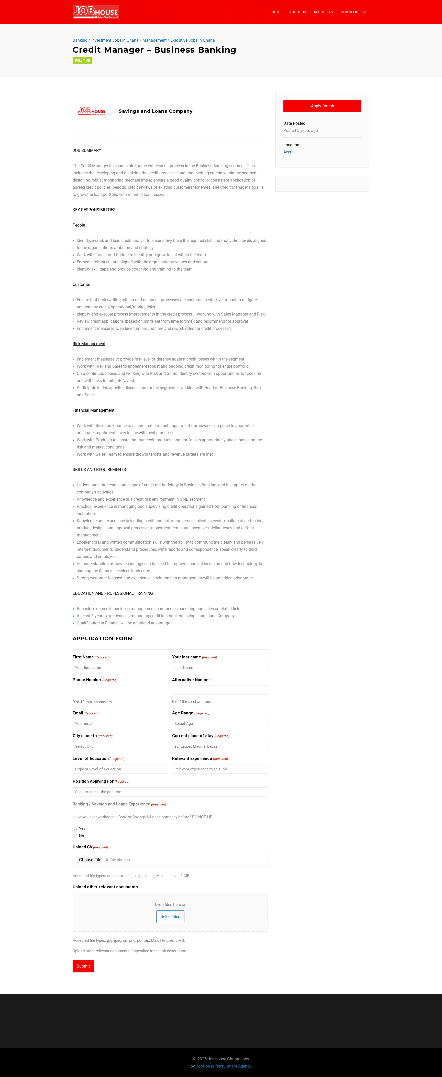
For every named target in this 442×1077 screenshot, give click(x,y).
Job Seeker (351, 12)
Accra (288, 152)
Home (276, 12)
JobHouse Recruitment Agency (223, 1066)
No (81, 836)
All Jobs (322, 12)
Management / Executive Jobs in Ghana (178, 40)
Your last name (194, 657)
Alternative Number (191, 679)
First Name (91, 657)
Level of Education (98, 758)
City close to (93, 735)
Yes (82, 828)
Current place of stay (200, 735)
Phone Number (95, 679)
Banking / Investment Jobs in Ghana (106, 40)
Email (85, 713)
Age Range (190, 713)
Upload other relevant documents (105, 886)
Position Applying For (101, 781)
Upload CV (90, 847)
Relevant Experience (200, 758)
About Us (297, 12)
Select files (170, 916)
